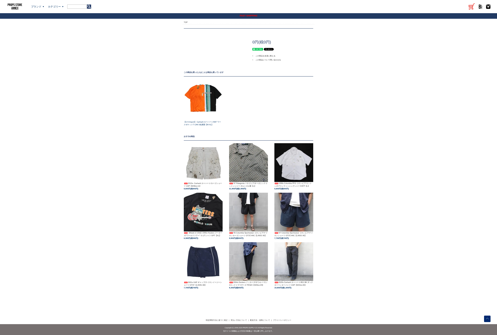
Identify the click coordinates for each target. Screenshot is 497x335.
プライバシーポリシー (282, 320)
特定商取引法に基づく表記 (217, 320)
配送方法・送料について (260, 320)
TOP (186, 22)
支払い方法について (239, 320)
